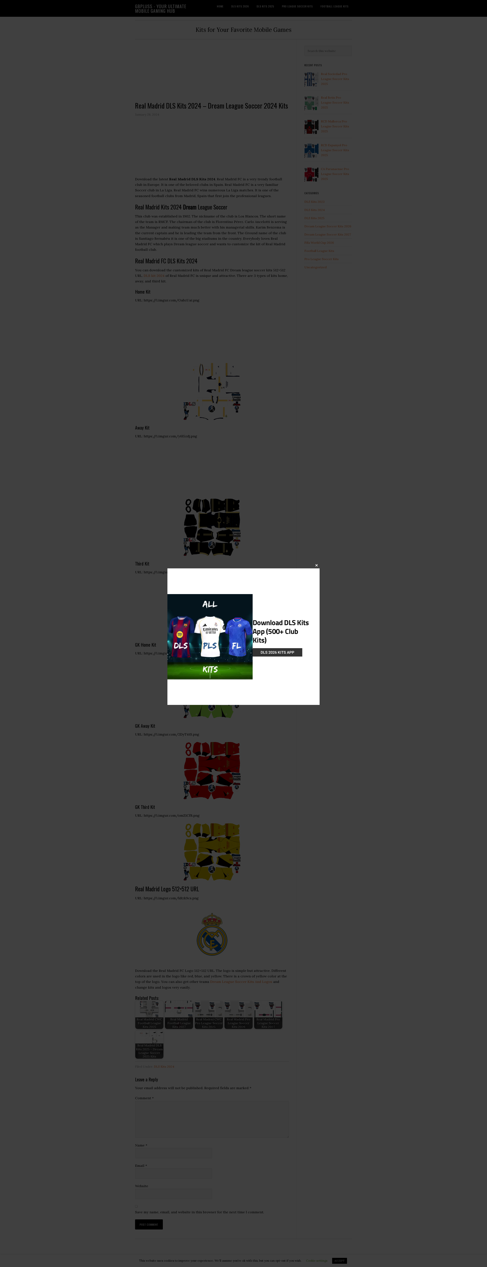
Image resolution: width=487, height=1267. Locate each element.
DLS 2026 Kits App (277, 652)
